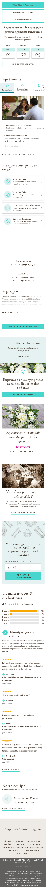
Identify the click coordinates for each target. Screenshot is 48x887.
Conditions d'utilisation (15, 847)
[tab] (7, 88)
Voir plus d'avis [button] (11, 770)
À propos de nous (14, 841)
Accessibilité (36, 847)
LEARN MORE (23, 357)
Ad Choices (24, 853)
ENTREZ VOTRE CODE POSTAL (19, 561)
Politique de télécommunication (23, 850)
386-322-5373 (25, 265)
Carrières (8, 844)
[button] (23, 5)
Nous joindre (34, 841)
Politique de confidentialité (29, 844)
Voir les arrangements (23, 452)
